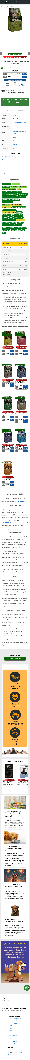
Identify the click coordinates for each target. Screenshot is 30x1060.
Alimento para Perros (14, 1021)
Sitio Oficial (20, 501)
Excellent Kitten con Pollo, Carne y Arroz (11, 169)
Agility (10, 1030)
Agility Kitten (5, 159)
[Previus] (3, 778)
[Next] (26, 778)
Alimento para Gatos (14, 1023)
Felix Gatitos (4, 171)
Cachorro (15, 131)
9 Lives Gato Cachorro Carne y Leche (10, 157)
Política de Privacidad (14, 1041)
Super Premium (17, 118)
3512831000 (16, 102)
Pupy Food (11, 1025)
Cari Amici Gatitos (6, 161)
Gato (14, 127)
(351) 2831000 (18, 1052)
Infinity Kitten (5, 173)
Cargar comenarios (15, 658)
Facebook (11, 1055)
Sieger (10, 1028)
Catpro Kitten (5, 165)
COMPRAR (24, 73)
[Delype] (6, 3)
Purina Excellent (13, 1035)
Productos (21, 1)
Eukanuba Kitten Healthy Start (9, 167)
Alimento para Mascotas (15, 1018)
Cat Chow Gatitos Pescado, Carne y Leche (11, 163)
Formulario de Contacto (14, 1050)
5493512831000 (6, 523)
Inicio (16, 1)
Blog (27, 1)
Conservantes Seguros (19, 122)
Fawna (15, 144)
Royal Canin (12, 1033)
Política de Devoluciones (15, 1044)
